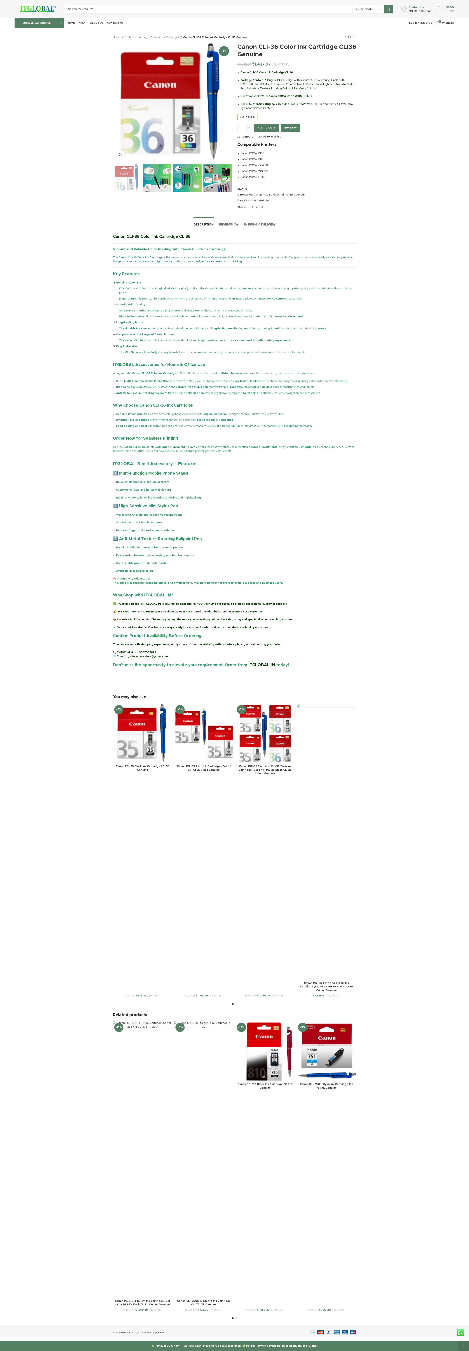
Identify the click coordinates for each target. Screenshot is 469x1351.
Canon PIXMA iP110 (252, 159)
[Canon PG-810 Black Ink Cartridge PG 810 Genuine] (265, 1051)
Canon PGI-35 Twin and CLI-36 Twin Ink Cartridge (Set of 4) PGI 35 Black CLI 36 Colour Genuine (265, 770)
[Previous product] (345, 37)
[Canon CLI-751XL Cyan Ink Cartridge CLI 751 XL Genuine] (326, 1051)
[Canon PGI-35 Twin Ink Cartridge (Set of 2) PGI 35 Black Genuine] (204, 733)
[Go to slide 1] (233, 1004)
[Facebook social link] (248, 207)
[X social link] (252, 207)
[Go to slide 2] (236, 1004)
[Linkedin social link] (257, 207)
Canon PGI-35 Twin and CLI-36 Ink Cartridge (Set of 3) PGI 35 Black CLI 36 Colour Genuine (326, 987)
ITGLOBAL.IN (261, 665)
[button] (117, 178)
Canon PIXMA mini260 (254, 165)
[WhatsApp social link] (261, 207)
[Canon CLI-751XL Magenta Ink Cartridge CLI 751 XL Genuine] (204, 1159)
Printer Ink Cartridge (137, 37)
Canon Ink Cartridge (256, 200)
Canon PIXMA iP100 (252, 153)
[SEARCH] (388, 9)
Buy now (290, 128)
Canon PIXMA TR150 (253, 177)
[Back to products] (349, 37)
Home (117, 37)
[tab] (203, 222)
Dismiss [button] (463, 1346)
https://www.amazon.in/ (129, 673)
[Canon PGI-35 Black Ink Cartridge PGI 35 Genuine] (142, 733)
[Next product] (354, 37)
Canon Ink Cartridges (166, 37)
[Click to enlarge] (120, 154)
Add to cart (266, 128)
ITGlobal (125, 1332)
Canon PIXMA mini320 (254, 171)
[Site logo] (37, 9)
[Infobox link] (416, 9)
